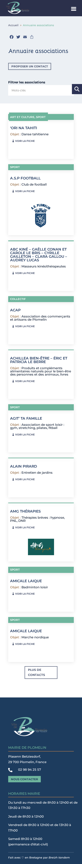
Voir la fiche (25, 140)
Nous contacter (24, 779)
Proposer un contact (29, 66)
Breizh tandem (59, 857)
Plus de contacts (36, 672)
